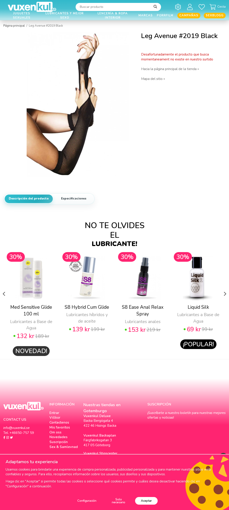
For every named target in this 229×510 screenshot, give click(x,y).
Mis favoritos (59, 427)
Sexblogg (215, 15)
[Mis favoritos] (202, 7)
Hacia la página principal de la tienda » (170, 69)
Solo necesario (118, 501)
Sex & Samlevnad (63, 447)
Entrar (54, 413)
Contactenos (59, 422)
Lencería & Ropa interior (113, 15)
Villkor (54, 417)
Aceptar (146, 501)
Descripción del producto (29, 199)
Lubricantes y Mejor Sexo (64, 15)
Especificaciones (73, 199)
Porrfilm (165, 15)
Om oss (55, 432)
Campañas (188, 15)
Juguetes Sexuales (21, 15)
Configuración (86, 501)
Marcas (145, 15)
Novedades (58, 437)
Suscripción (58, 442)
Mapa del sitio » (153, 79)
